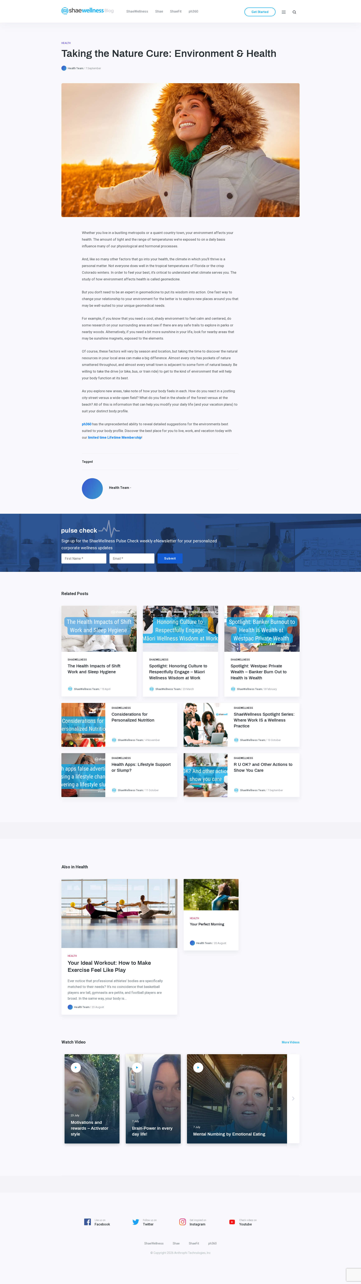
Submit (170, 558)
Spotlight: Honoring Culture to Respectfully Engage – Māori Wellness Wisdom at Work (178, 672)
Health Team (75, 68)
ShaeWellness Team (86, 689)
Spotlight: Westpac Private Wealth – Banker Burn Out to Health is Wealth (259, 672)
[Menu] (284, 12)
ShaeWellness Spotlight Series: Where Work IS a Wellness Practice (264, 720)
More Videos (291, 1042)
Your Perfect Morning (207, 924)
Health (66, 43)
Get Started (260, 12)
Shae (159, 11)
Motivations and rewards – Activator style (89, 1128)
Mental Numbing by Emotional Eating (229, 1134)
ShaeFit (176, 11)
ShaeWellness (137, 11)
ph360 (193, 11)
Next (293, 1098)
